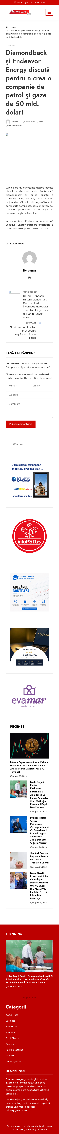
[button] (23, 997)
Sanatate (11, 1055)
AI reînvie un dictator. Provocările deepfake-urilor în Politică (23, 331)
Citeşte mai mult (15, 243)
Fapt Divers (12, 1038)
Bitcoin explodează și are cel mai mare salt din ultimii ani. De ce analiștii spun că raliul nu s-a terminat (29, 767)
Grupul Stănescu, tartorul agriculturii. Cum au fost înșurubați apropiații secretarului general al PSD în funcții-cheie (35, 305)
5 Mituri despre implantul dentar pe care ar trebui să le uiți (39, 857)
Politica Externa (14, 1050)
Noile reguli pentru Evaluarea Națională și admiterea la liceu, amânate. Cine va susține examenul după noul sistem (39, 794)
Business (10, 1020)
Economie (10, 45)
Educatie (10, 1032)
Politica (10, 1044)
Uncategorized (14, 1061)
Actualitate (12, 1015)
